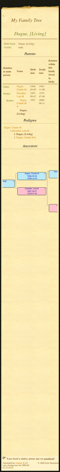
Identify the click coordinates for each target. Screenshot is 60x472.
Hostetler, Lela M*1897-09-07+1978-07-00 (32, 191)
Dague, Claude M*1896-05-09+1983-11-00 (32, 176)
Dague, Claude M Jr (22, 103)
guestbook (49, 459)
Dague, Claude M (21, 88)
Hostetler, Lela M (21, 94)
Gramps (18, 463)
